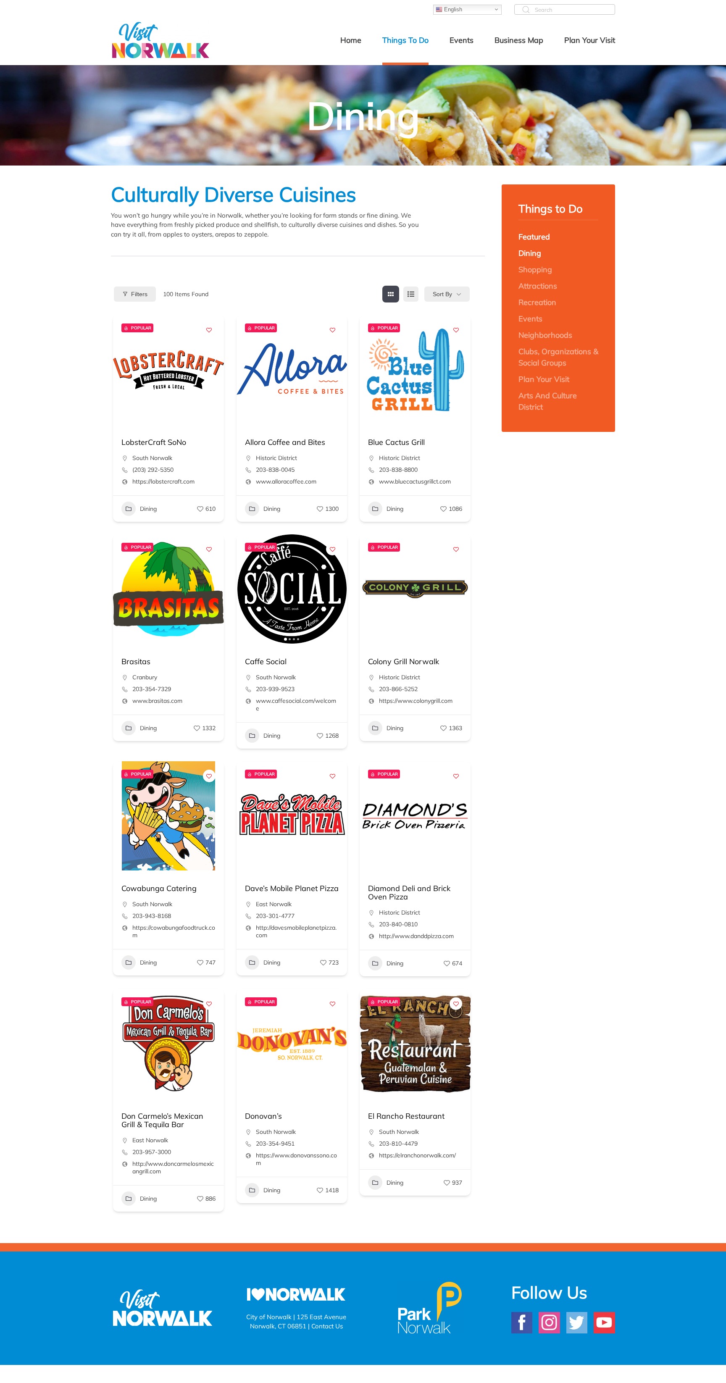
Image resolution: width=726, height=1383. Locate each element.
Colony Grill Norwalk (403, 661)
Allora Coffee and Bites (285, 442)
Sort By (442, 294)
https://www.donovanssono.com (296, 1159)
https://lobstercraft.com (163, 481)
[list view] (410, 294)
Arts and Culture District (547, 401)
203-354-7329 (151, 689)
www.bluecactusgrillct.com (415, 481)
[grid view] (390, 294)
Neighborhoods (545, 335)
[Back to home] (161, 40)
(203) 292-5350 (153, 469)
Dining (148, 509)
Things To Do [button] (405, 40)
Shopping (535, 269)
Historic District (276, 458)
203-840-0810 (398, 924)
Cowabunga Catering (159, 888)
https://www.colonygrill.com (415, 701)
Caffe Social (266, 661)
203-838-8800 (398, 469)
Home (350, 40)
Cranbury (144, 677)
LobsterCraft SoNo (153, 442)
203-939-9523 (275, 689)
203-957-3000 (151, 1152)
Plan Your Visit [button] (589, 40)
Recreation (537, 302)
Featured (534, 237)
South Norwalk (152, 458)
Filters (139, 294)
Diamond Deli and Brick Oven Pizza (409, 892)
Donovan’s (263, 1116)
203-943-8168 (151, 916)
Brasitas (135, 661)
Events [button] (461, 40)
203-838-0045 (275, 469)
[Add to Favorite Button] (209, 329)
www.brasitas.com (157, 701)
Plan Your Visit (543, 379)
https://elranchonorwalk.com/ (417, 1155)
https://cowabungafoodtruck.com (173, 931)
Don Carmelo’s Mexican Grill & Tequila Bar (162, 1120)
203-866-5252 (398, 689)
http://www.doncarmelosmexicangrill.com (173, 1167)
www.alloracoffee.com (286, 481)
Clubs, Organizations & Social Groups (558, 357)
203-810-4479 (398, 1143)
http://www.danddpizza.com (416, 936)
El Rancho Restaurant (406, 1116)
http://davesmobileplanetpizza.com (296, 931)
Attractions (537, 286)
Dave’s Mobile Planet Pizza (292, 888)
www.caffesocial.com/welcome (296, 704)
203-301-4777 (275, 916)
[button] (123, 369)
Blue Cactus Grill (396, 442)
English (452, 9)
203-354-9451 (275, 1143)
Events (530, 318)
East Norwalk (274, 904)
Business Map (519, 40)
